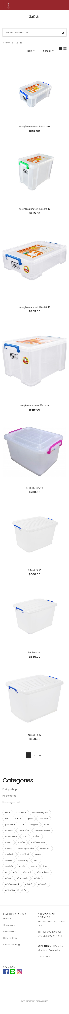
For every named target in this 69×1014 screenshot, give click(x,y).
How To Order (10, 938)
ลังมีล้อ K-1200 (34, 652)
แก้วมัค (37, 878)
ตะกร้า (22, 866)
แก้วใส (23, 890)
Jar (22, 824)
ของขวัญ (8, 848)
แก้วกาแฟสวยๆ (43, 872)
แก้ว (15, 872)
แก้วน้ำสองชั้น (22, 878)
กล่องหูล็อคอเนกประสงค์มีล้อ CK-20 (34, 405)
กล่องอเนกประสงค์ (42, 830)
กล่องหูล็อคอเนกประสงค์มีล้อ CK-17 (34, 126)
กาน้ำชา (36, 836)
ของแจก (38, 854)
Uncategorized (11, 802)
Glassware (9, 925)
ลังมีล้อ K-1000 (34, 570)
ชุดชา (36, 860)
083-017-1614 (55, 935)
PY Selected (9, 795)
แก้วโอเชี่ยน (10, 890)
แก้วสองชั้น (42, 884)
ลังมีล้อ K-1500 (34, 734)
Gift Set (18, 818)
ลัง (6, 872)
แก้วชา (8, 878)
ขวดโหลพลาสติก (38, 842)
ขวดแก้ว (8, 842)
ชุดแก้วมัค (9, 866)
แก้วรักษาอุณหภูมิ (12, 884)
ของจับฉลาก (45, 848)
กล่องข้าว (9, 830)
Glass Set (43, 818)
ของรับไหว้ (24, 854)
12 (17, 42)
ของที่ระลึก (9, 854)
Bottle (7, 812)
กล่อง (46, 824)
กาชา (25, 836)
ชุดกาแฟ (8, 860)
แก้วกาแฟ (27, 872)
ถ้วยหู (45, 866)
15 (21, 42)
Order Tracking (11, 944)
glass (30, 818)
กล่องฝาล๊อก (24, 830)
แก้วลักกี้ (28, 884)
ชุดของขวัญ (23, 860)
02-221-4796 (49, 921)
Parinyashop (10, 789)
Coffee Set (21, 812)
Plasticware (9, 931)
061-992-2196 (50, 931)
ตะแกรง (34, 866)
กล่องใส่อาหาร (11, 836)
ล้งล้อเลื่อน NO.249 (34, 487)
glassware (10, 824)
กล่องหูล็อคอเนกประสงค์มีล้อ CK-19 (34, 307)
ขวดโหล (21, 842)
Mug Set (34, 824)
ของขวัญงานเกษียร (26, 848)
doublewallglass (40, 812)
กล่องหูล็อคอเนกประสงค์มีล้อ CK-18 (34, 208)
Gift (7, 818)
